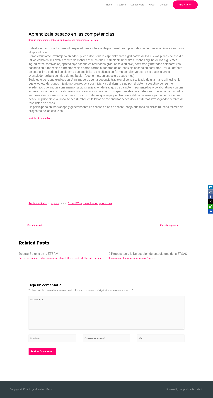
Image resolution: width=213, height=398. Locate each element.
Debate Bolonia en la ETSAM (38, 254)
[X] (210, 201)
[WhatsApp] (210, 206)
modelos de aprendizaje (40, 118)
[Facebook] (210, 196)
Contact (164, 4)
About (152, 4)
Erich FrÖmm (66, 258)
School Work (75, 203)
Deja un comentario (38, 40)
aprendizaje (105, 203)
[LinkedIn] (210, 187)
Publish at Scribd (38, 203)
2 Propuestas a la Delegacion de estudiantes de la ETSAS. (148, 254)
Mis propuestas (80, 40)
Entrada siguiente (170, 225)
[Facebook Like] (210, 191)
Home (109, 4)
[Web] (160, 339)
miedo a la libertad (83, 258)
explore (55, 203)
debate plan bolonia (61, 40)
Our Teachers (137, 4)
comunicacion (90, 203)
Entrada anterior (34, 225)
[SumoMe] (210, 211)
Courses (121, 4)
